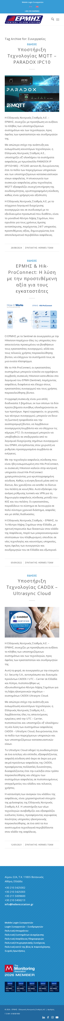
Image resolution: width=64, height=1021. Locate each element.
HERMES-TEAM (45, 247)
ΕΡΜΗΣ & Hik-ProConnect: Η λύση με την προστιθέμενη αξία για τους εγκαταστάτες (32, 278)
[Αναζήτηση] (51, 20)
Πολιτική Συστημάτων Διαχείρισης (24, 934)
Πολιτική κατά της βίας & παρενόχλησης (27, 946)
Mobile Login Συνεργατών (32, 2)
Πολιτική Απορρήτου (16, 930)
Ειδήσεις (32, 44)
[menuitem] (33, 2)
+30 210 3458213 (15, 900)
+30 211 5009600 (15, 896)
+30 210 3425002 (32, 11)
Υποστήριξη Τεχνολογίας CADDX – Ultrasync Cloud (32, 587)
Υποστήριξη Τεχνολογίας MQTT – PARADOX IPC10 (32, 55)
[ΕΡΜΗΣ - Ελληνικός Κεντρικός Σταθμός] (26, 20)
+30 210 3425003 (15, 891)
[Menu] (57, 19)
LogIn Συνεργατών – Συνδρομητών (24, 926)
